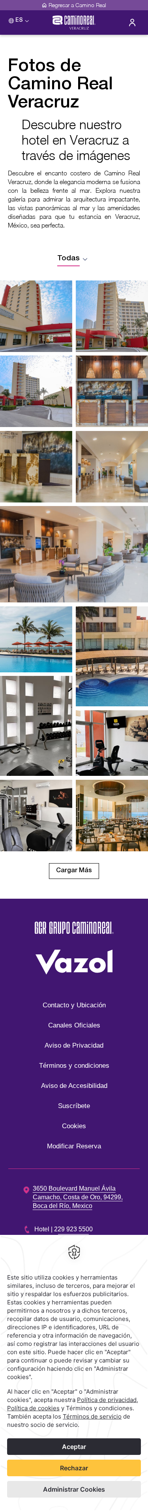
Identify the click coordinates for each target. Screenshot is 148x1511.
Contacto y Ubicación (74, 1005)
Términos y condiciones (74, 1065)
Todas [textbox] (68, 258)
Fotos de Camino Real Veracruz (60, 85)
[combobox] (74, 258)
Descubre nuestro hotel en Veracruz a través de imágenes (76, 140)
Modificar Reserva (74, 1146)
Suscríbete (74, 1106)
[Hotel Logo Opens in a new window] (74, 938)
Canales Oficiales (74, 1025)
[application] (74, 1373)
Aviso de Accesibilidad (74, 1086)
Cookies (74, 1126)
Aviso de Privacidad (74, 1045)
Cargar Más (74, 871)
